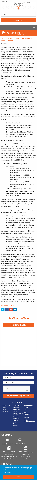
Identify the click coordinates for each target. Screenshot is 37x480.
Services (16, 405)
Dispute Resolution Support (16, 418)
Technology (28, 405)
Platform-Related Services (18, 414)
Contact (27, 417)
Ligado (26, 407)
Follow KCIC (18, 325)
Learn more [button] (7, 472)
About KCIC (5, 405)
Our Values (5, 407)
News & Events (27, 413)
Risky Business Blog (29, 420)
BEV (26, 409)
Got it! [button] (18, 477)
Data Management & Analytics (17, 423)
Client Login (4, 1)
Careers (4, 409)
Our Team (5, 412)
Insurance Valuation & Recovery (16, 409)
